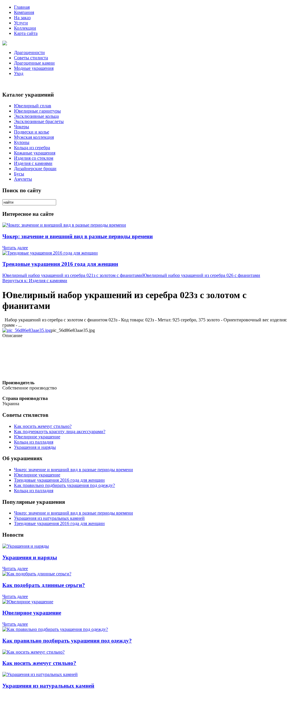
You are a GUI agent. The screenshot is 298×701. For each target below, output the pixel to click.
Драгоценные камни (34, 63)
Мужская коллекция (34, 137)
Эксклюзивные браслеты (39, 121)
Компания (24, 12)
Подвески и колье (31, 131)
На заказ (22, 17)
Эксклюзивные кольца (36, 116)
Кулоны (21, 142)
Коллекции (25, 28)
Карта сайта (26, 33)
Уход (18, 73)
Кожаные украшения (34, 152)
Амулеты (23, 179)
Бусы (19, 173)
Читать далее (15, 247)
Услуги (21, 22)
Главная (22, 7)
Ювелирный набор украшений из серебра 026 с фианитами (201, 275)
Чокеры (21, 126)
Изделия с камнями (33, 163)
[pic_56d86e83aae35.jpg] (26, 330)
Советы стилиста (31, 57)
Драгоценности (29, 52)
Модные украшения (34, 68)
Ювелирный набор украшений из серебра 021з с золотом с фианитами (72, 275)
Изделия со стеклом (33, 158)
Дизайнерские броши (35, 168)
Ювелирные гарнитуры (37, 110)
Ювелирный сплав (32, 105)
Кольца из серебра (32, 147)
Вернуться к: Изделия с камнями (34, 280)
